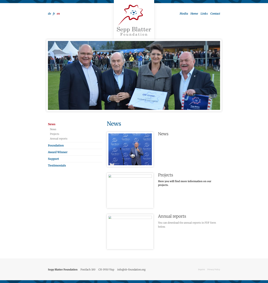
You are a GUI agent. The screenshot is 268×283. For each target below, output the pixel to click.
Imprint (201, 269)
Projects (165, 174)
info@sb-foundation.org (131, 269)
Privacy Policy (213, 269)
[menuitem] (182, 13)
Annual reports (172, 216)
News (163, 133)
